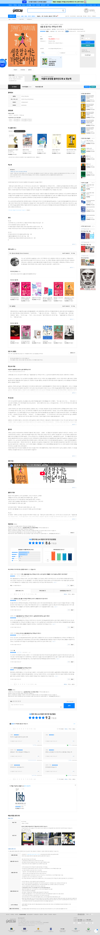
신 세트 (33, 341)
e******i (82, 242)
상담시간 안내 (90, 923)
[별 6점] (16, 701)
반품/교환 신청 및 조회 (31, 854)
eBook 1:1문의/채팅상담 (87, 920)
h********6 (69, 775)
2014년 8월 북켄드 (85, 257)
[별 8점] (18, 701)
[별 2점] (13, 701)
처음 (11, 594)
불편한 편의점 (26, 149)
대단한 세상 (45, 341)
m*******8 (19, 652)
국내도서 (14, 19)
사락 (42, 16)
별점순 (73, 594)
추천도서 (89, 16)
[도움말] (45, 41)
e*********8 (34, 775)
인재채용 (12, 914)
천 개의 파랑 (40, 149)
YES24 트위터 (82, 914)
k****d (18, 576)
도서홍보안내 (36, 914)
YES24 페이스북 (80, 914)
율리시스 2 (88, 164)
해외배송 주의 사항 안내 (88, 50)
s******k (18, 600)
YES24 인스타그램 (83, 914)
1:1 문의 (38, 854)
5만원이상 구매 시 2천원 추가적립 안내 (62, 43)
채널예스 (39, 16)
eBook (42, 53)
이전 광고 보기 (94, 12)
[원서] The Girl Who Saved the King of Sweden (90, 97)
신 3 (54, 341)
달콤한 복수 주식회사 (36, 297)
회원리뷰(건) (53, 31)
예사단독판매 (73, 16)
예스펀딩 (46, 16)
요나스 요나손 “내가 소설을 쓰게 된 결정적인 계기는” (23, 273)
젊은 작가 (67, 16)
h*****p (18, 669)
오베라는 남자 (89, 148)
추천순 (69, 594)
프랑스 (51, 62)
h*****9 (82, 228)
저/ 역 (45, 29)
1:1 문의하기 (76, 923)
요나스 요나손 (43, 29)
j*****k (70, 760)
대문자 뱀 (12, 341)
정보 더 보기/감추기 (49, 31)
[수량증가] (90, 38)
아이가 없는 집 (89, 172)
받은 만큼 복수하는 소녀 (20, 803)
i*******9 (34, 745)
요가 (65, 341)
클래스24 (50, 16)
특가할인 (85, 16)
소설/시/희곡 (21, 19)
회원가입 (80, 5)
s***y (82, 255)
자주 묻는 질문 (83, 923)
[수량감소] (84, 38)
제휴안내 (45, 914)
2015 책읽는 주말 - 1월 (86, 244)
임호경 (48, 29)
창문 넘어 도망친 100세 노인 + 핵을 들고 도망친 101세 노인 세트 (47, 299)
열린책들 (53, 29)
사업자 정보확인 (45, 922)
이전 (13, 594)
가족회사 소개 (89, 914)
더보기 (92, 138)
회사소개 (7, 914)
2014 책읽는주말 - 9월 (85, 231)
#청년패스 (11, 131)
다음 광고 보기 (95, 12)
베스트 (18, 16)
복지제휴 (50, 914)
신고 (28, 576)
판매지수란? (64, 31)
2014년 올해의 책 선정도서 (26, 120)
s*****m (18, 617)
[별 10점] (20, 701)
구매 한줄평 (61, 728)
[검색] (63, 10)
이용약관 (16, 914)
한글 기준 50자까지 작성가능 (17, 704)
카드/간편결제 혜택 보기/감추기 (62, 48)
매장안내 (33, 16)
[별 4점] (15, 701)
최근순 (65, 594)
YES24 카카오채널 (78, 914)
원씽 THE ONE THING (71, 149)
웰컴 (9, 19)
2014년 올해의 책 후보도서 (26, 119)
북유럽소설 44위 (72, 31)
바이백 (29, 16)
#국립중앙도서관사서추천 (20, 131)
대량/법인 (94, 16)
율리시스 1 (88, 156)
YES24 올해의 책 (16, 119)
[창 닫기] (60, 57)
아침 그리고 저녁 (89, 140)
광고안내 (41, 914)
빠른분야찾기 (12, 16)
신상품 (22, 16)
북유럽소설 (29, 19)
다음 (34, 594)
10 (32, 594)
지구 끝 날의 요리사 (14, 297)
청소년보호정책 (30, 914)
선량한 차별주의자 (56, 149)
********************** (32, 760)
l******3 (69, 745)
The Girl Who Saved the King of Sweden (75, 29)
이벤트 (25, 16)
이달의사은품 (79, 16)
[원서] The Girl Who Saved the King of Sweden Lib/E (90, 121)
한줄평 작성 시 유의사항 (74, 701)
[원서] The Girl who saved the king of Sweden (90, 105)
